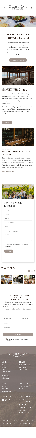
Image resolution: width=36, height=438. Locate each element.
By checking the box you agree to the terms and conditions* (17, 340)
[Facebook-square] (29, 271)
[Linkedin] (34, 271)
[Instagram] (31, 271)
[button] (4, 7)
